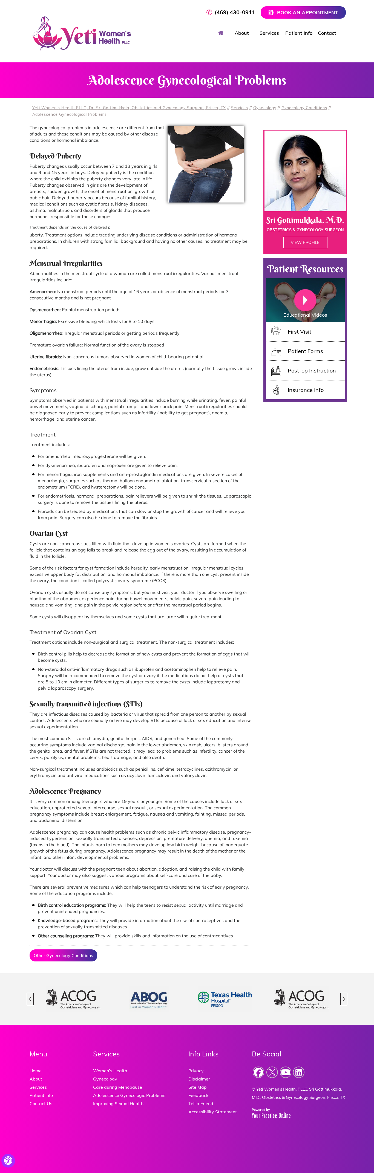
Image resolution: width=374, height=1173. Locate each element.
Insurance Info (306, 389)
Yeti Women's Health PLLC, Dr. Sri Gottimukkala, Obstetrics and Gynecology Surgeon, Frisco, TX (129, 107)
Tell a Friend (200, 1103)
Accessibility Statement (212, 1111)
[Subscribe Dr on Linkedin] (299, 1072)
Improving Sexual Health (118, 1103)
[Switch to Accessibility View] (8, 1161)
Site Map (197, 1087)
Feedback (198, 1095)
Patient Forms (305, 351)
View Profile (305, 242)
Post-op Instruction (312, 370)
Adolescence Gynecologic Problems (129, 1095)
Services (269, 33)
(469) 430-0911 (235, 12)
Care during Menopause (117, 1087)
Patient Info (298, 33)
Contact (327, 33)
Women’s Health (110, 1070)
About (242, 33)
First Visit (299, 331)
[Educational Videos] (305, 299)
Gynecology (264, 107)
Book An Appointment (307, 12)
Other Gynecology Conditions (63, 955)
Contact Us (41, 1103)
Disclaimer (199, 1079)
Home (221, 32)
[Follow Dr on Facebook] (258, 1072)
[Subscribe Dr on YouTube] (285, 1072)
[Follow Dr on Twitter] (272, 1072)
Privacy (196, 1070)
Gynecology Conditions (304, 107)
